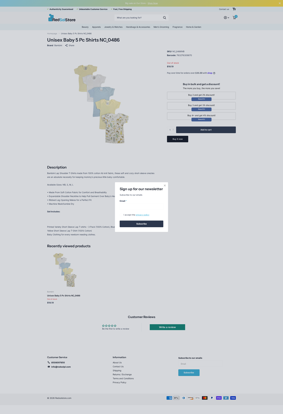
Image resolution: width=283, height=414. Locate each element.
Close (165, 185)
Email (123, 200)
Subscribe (141, 223)
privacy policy (142, 214)
